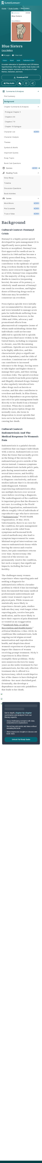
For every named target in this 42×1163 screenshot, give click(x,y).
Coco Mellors (7, 50)
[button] (20, 83)
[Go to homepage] (11, 2)
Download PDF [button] (22, 77)
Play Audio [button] (10, 83)
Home (4, 8)
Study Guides (13, 8)
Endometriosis (10, 516)
